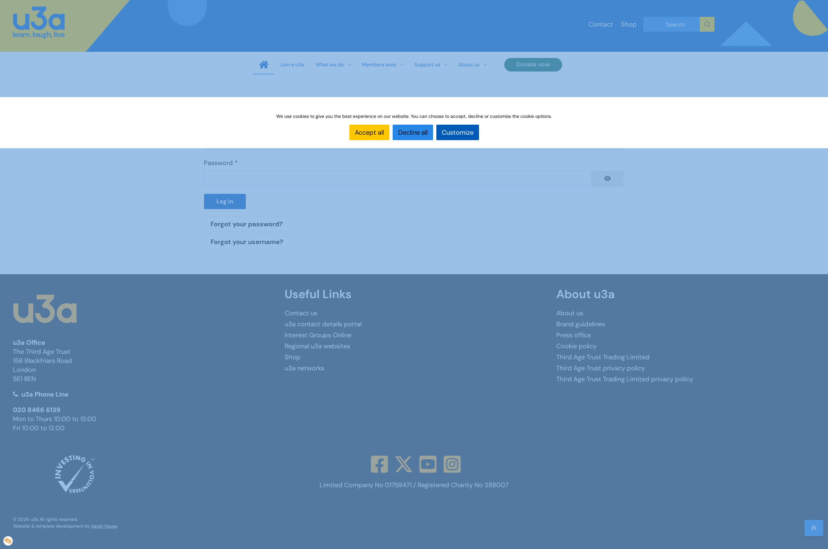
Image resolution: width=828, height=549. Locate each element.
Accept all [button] (369, 132)
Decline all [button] (413, 132)
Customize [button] (458, 132)
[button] (8, 541)
